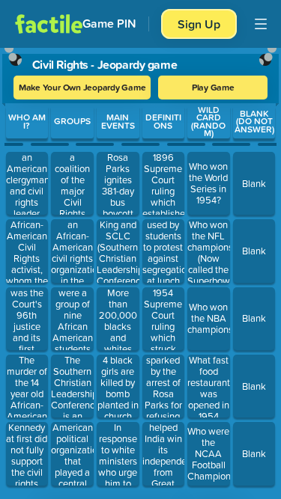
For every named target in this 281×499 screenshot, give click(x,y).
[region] (140, 270)
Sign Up (199, 24)
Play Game (213, 87)
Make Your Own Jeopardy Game (82, 87)
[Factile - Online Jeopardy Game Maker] (48, 24)
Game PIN (109, 23)
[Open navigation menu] (261, 24)
